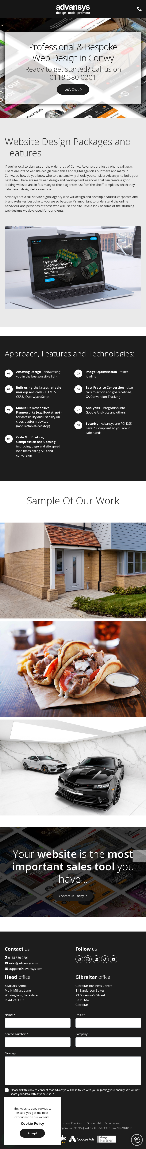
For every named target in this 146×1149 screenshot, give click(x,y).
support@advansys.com (25, 969)
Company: (81, 1034)
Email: (80, 1015)
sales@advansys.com (23, 963)
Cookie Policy (32, 1123)
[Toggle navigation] (6, 9)
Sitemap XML (94, 1123)
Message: (11, 1053)
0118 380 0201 (73, 77)
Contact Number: (16, 1034)
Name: (10, 1015)
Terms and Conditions (70, 1123)
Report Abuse (113, 1123)
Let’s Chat (71, 89)
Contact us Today (71, 896)
